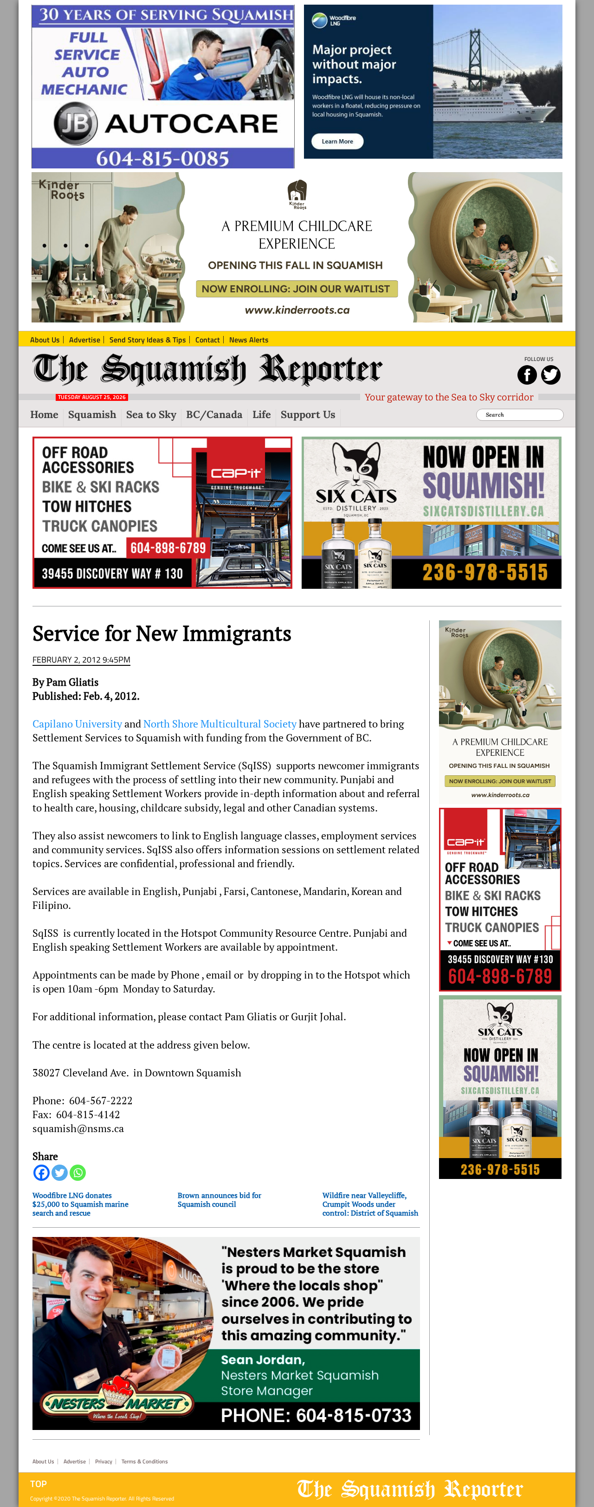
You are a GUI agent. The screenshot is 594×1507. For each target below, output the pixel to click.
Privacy (103, 1461)
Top (38, 1483)
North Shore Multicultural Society (220, 723)
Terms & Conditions (145, 1461)
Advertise (75, 1461)
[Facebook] (41, 1173)
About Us (43, 1461)
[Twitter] (60, 1173)
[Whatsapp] (78, 1173)
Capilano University (77, 723)
